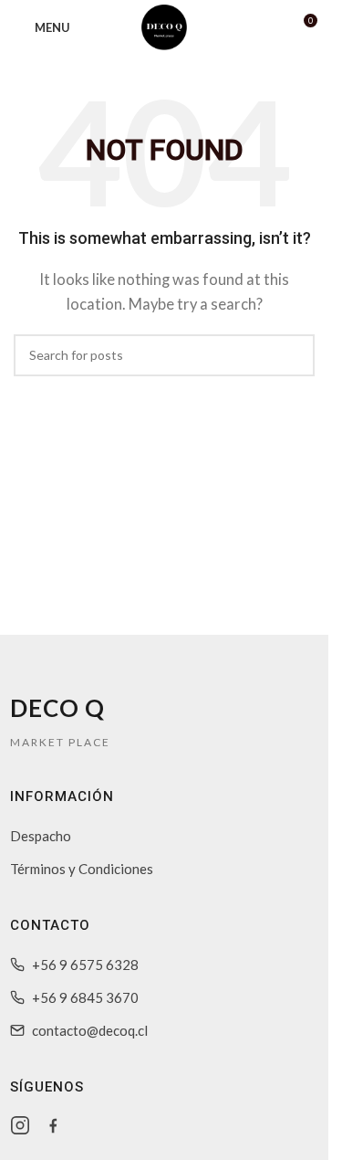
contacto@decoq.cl (90, 1030)
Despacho (40, 836)
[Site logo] (164, 25)
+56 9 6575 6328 (85, 964)
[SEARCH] (294, 355)
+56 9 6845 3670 (85, 997)
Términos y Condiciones (81, 868)
